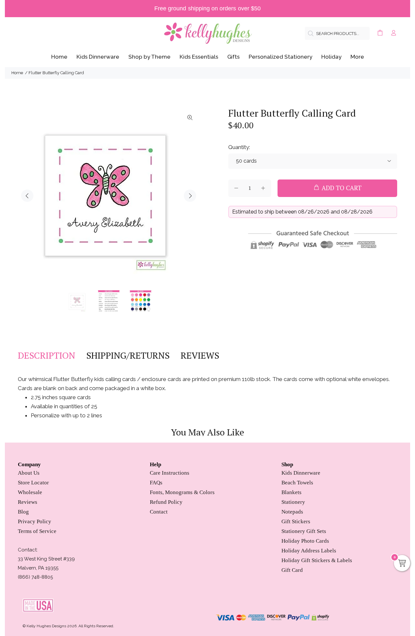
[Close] (253, 259)
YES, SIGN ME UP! (207, 365)
